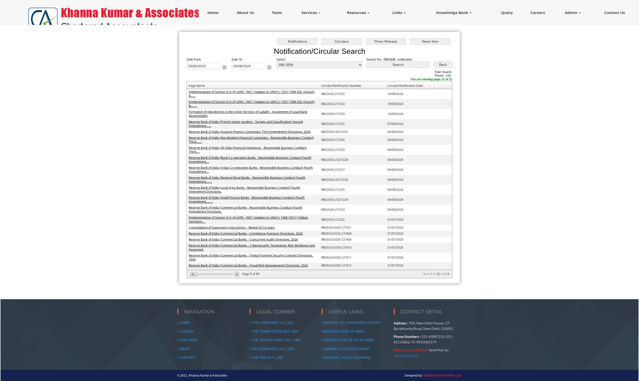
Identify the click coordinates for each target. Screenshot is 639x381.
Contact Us (614, 12)
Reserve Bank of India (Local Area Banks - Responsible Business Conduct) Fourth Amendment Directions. (244, 190)
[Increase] (236, 274)
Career (186, 331)
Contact (187, 358)
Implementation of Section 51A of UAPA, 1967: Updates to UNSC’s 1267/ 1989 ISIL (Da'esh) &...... (252, 94)
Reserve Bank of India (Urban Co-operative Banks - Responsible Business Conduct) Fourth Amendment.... (251, 170)
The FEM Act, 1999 (267, 358)
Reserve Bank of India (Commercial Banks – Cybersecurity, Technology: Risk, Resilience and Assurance (252, 247)
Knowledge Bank (452, 12)
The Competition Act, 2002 (275, 331)
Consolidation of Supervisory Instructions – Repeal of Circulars (232, 227)
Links (397, 12)
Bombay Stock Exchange (346, 349)
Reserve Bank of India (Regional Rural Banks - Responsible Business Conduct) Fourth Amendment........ (247, 180)
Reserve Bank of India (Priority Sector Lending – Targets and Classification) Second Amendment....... (246, 124)
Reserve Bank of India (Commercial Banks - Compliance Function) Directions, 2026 (246, 233)
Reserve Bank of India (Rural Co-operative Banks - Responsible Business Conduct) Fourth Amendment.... (250, 160)
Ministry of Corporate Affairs (351, 323)
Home (212, 12)
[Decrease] (193, 274)
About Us (245, 12)
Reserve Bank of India (343, 331)
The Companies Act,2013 (272, 323)
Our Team (188, 340)
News (184, 349)
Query (507, 12)
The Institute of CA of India (348, 340)
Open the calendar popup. (224, 67)
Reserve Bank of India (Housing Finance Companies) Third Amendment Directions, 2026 (250, 132)
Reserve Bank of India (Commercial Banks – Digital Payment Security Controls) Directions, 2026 (251, 257)
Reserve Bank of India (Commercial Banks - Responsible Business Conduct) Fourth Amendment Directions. (245, 209)
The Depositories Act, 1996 (276, 340)
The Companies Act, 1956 (272, 349)
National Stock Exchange (347, 358)
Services (310, 12)
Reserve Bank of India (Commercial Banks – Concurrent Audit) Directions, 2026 (243, 239)
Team (277, 12)
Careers (537, 12)
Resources (357, 12)
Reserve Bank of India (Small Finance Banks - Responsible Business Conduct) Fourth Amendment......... (247, 199)
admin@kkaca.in (406, 355)
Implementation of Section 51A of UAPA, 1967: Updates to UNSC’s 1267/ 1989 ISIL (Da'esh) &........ (252, 104)
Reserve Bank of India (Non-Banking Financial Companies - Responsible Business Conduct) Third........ (251, 140)
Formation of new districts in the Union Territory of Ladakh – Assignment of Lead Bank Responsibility (248, 114)
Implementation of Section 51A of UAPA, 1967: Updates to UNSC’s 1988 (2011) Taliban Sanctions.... (248, 219)
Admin (571, 12)
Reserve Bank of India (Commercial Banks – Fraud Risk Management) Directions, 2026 (248, 265)
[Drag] (196, 274)
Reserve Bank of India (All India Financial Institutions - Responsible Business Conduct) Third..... (248, 150)
